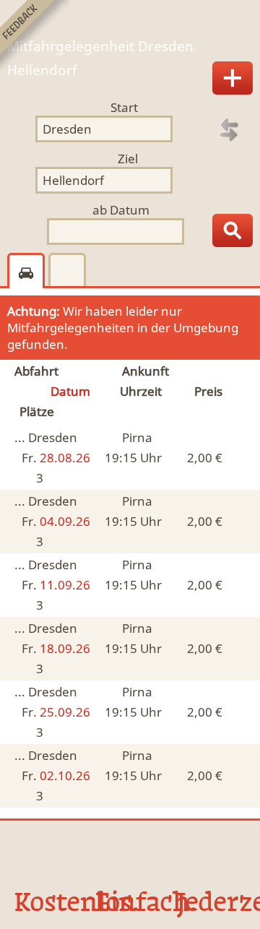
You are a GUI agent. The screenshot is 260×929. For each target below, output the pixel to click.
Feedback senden (35, 35)
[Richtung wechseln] (229, 130)
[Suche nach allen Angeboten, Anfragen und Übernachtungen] (232, 230)
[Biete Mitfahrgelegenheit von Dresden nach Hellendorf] (232, 78)
